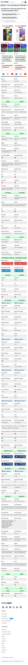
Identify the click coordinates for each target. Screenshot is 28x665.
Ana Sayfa (4, 614)
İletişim (11, 657)
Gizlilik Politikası (5, 657)
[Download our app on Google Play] (17, 607)
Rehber (24, 5)
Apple (3, 636)
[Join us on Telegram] (10, 607)
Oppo (3, 643)
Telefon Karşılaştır (14, 5)
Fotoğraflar (3, 76)
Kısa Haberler (7, 618)
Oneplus (4, 641)
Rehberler (4, 616)
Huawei (4, 638)
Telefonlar (4, 623)
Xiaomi (3, 652)
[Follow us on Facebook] (3, 607)
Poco (3, 645)
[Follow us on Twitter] (6, 607)
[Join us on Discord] (20, 607)
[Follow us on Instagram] (13, 607)
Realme (4, 647)
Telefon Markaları (6, 634)
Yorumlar (8, 76)
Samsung (4, 650)
